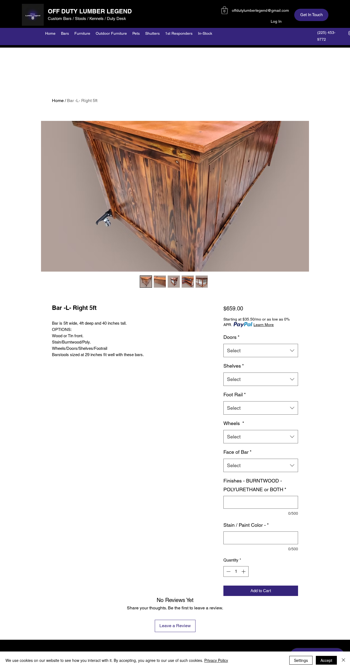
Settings (301, 660)
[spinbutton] (235, 571)
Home (58, 100)
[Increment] (244, 571)
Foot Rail (234, 394)
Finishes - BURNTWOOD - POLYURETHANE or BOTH (254, 485)
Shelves (233, 366)
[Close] (343, 660)
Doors (231, 337)
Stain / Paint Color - (246, 525)
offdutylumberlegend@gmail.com (260, 10)
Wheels (233, 423)
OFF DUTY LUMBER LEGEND (90, 11)
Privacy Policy (216, 660)
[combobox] (260, 350)
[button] (224, 10)
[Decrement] (228, 571)
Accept (326, 660)
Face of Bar (237, 452)
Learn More (263, 324)
